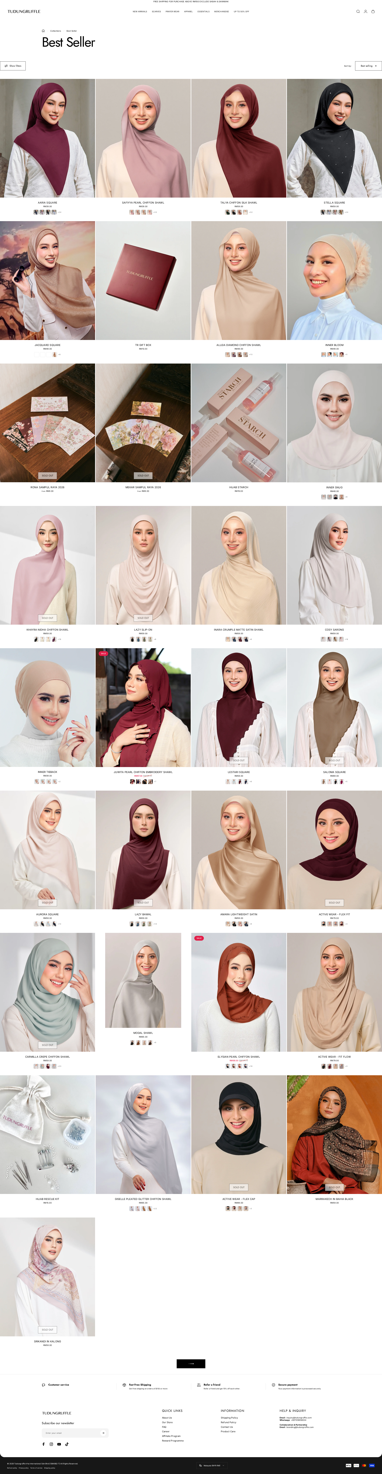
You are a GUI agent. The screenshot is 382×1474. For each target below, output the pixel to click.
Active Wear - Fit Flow (334, 1056)
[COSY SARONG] (334, 565)
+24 (59, 212)
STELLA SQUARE (334, 202)
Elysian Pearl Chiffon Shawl (239, 1056)
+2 (59, 781)
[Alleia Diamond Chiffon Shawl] (238, 280)
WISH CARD (238, 1317)
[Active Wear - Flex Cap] (238, 1134)
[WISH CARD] (238, 1265)
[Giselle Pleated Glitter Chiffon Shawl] (143, 1134)
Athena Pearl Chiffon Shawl (143, 1341)
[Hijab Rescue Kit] (47, 1134)
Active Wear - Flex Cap (238, 1199)
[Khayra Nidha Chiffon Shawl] (47, 565)
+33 (155, 212)
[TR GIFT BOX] (143, 280)
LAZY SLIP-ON (143, 629)
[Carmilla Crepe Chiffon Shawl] (47, 992)
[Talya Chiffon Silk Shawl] (238, 138)
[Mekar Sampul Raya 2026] (143, 423)
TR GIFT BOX (143, 345)
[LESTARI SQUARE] (238, 707)
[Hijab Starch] (238, 423)
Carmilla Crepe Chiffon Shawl (47, 1056)
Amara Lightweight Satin (238, 914)
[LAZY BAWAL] (143, 850)
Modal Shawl (143, 1032)
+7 (155, 781)
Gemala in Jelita (334, 1341)
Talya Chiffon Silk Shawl (238, 202)
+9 (250, 924)
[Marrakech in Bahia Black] (334, 1134)
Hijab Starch (238, 487)
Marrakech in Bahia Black (334, 1199)
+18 (250, 1066)
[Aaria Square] (47, 138)
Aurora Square (47, 914)
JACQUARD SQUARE (47, 345)
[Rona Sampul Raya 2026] (47, 423)
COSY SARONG (334, 629)
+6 (346, 497)
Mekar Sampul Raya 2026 (143, 487)
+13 (250, 354)
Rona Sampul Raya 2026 (47, 487)
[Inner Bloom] (334, 280)
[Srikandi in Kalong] (47, 1277)
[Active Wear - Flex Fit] (334, 850)
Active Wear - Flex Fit (334, 914)
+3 (346, 924)
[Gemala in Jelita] (334, 1277)
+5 (346, 354)
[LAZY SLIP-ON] (143, 565)
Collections (55, 31)
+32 (250, 212)
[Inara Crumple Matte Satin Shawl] (238, 565)
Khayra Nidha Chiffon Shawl (48, 629)
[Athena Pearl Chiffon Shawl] (143, 1277)
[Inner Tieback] (47, 707)
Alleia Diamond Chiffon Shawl (239, 345)
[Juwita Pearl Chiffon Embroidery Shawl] (143, 707)
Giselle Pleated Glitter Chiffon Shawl (143, 1199)
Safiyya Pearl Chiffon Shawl (143, 202)
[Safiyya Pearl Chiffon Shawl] (143, 138)
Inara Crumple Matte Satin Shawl (239, 629)
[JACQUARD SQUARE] (47, 280)
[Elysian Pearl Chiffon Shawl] (238, 992)
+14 (155, 924)
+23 (59, 1066)
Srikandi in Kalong (47, 1341)
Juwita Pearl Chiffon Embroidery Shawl (143, 772)
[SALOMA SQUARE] (334, 707)
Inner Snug (334, 487)
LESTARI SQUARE (239, 772)
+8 (59, 354)
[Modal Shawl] (143, 980)
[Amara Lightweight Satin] (238, 850)
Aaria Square (47, 202)
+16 (59, 639)
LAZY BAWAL (143, 914)
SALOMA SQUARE (334, 772)
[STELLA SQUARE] (334, 138)
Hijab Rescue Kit (47, 1199)
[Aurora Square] (47, 850)
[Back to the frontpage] (43, 30)
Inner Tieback (47, 771)
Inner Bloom (334, 345)
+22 (155, 1208)
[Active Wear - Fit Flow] (334, 992)
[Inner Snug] (334, 423)
